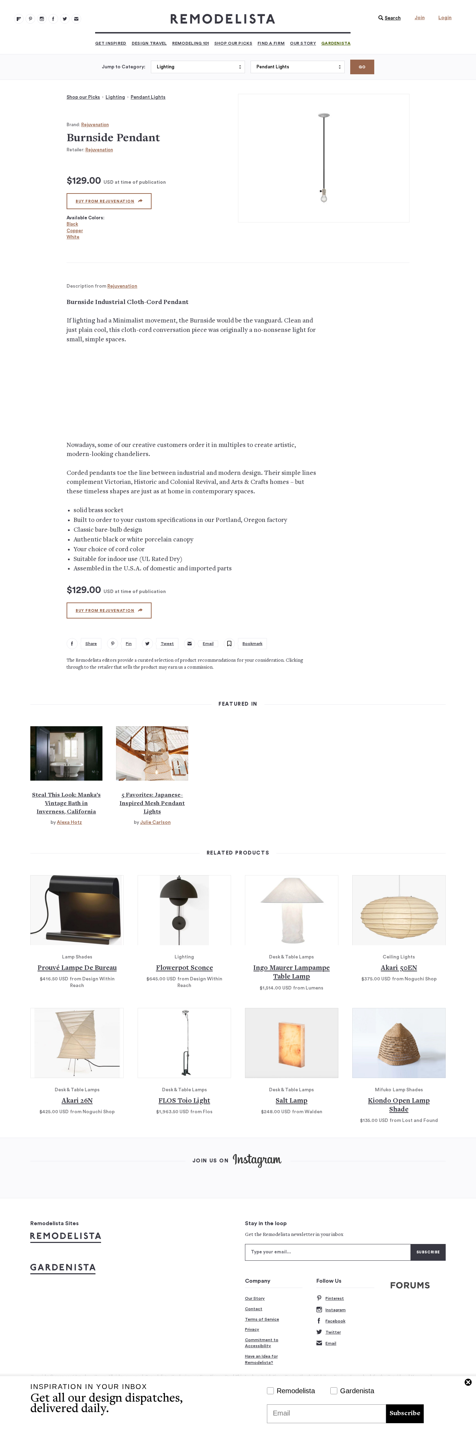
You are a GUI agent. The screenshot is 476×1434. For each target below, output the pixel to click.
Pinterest (334, 1298)
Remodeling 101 (190, 43)
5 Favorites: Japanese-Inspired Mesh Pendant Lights (152, 803)
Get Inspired (110, 43)
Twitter (333, 1332)
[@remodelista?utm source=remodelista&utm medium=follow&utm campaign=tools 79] (19, 19)
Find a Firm (271, 43)
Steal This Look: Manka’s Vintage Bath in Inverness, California (66, 803)
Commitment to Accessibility (261, 1343)
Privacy (252, 1329)
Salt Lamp (291, 1101)
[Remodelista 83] (65, 19)
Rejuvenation (95, 124)
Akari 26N (77, 1101)
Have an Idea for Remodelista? (261, 1359)
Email (330, 1343)
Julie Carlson (155, 822)
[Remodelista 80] (30, 19)
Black (72, 224)
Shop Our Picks (233, 43)
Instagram (335, 1310)
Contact (253, 1309)
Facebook (335, 1321)
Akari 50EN (399, 968)
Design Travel (149, 43)
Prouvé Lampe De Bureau (77, 968)
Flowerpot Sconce (184, 968)
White (73, 237)
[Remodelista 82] (53, 19)
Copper (75, 230)
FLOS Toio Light (184, 1101)
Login (445, 17)
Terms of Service (262, 1319)
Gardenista (336, 43)
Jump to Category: (123, 67)
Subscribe (405, 1413)
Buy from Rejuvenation (105, 201)
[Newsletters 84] (76, 19)
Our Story (303, 43)
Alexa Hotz (69, 822)
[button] (388, 18)
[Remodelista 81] (42, 19)
